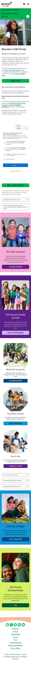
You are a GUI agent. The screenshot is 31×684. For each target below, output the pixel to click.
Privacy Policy (15, 648)
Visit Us (15, 631)
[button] (24, 4)
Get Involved (4, 9)
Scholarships (15, 634)
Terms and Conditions (15, 645)
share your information (12, 70)
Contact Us (15, 628)
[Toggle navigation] (28, 4)
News (15, 640)
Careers (15, 637)
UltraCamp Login (15, 642)
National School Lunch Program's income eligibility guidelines (13, 105)
